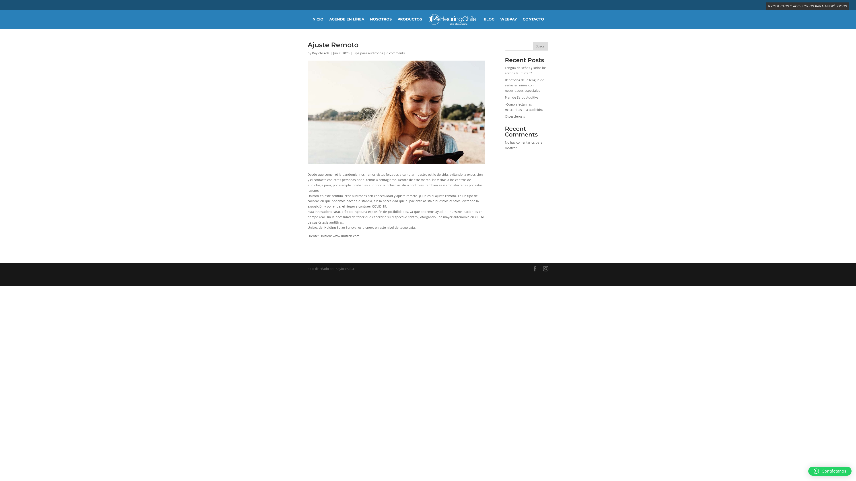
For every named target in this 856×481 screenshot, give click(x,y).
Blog (489, 19)
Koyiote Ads (320, 53)
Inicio (317, 19)
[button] (830, 471)
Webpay (508, 19)
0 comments (396, 53)
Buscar (541, 46)
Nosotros (381, 19)
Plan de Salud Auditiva (522, 97)
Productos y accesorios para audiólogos (807, 6)
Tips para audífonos (368, 53)
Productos (409, 19)
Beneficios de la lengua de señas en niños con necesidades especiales (524, 85)
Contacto (533, 19)
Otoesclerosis (515, 116)
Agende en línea (346, 19)
